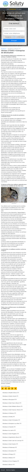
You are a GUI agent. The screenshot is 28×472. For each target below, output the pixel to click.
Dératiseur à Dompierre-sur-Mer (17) (12, 423)
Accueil (3, 470)
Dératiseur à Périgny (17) (9, 454)
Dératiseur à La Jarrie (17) (9, 430)
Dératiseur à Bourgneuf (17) (10, 399)
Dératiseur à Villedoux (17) (9, 413)
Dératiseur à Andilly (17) (9, 416)
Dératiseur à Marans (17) (9, 457)
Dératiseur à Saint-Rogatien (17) (11, 433)
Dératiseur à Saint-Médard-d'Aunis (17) (12, 406)
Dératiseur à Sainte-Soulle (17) (10, 396)
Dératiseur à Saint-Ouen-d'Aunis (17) (12, 403)
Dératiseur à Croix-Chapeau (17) (11, 461)
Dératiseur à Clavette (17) (9, 427)
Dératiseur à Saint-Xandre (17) (10, 444)
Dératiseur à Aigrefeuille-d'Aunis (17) (12, 437)
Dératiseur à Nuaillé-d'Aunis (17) (11, 392)
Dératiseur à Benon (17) (9, 464)
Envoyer (14, 40)
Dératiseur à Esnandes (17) (9, 451)
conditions (14, 37)
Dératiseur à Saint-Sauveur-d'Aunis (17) (13, 409)
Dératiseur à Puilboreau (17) (10, 447)
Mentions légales (10, 470)
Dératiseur (3, 48)
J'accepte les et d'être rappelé (14, 37)
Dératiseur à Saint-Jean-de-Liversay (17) (13, 440)
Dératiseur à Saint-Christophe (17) (11, 420)
